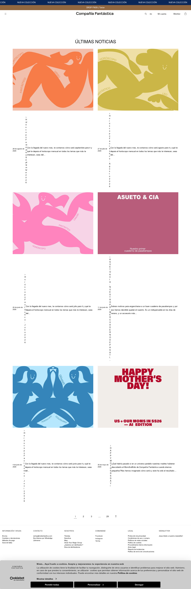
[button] (5, 13)
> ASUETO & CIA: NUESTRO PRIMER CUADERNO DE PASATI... (110, 308)
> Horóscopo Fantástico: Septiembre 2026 (26, 150)
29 (107, 516)
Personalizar (94, 584)
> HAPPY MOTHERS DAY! (111, 465)
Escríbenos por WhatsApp (42, 538)
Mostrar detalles (45, 579)
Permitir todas (52, 584)
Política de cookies (127, 573)
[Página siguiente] (115, 516)
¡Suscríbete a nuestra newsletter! (171, 536)
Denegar (139, 584)
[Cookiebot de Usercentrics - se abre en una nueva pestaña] (17, 579)
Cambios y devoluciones (11, 538)
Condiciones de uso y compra (139, 538)
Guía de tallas (7, 542)
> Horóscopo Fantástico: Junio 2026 (24, 465)
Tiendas (67, 536)
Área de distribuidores (72, 547)
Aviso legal (132, 547)
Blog (65, 540)
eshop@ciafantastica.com (42, 536)
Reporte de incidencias (136, 549)
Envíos (4, 536)
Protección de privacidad (137, 536)
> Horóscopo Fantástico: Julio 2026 (25, 308)
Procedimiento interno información (140, 545)
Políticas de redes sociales (137, 540)
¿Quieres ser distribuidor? (73, 545)
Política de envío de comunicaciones (141, 551)
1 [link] (75, 516)
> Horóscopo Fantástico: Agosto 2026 (109, 150)
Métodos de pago (8, 540)
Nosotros (67, 538)
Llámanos (36, 540)
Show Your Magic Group (73, 542)
